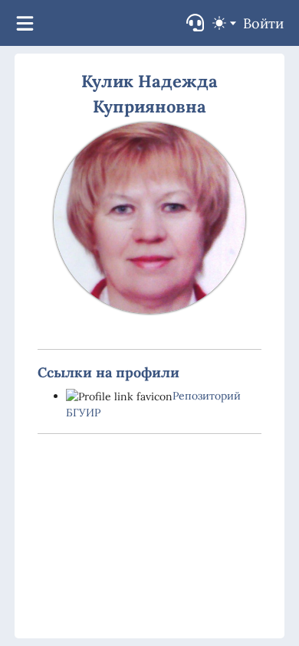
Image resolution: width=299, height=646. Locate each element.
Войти (263, 23)
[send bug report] (195, 22)
